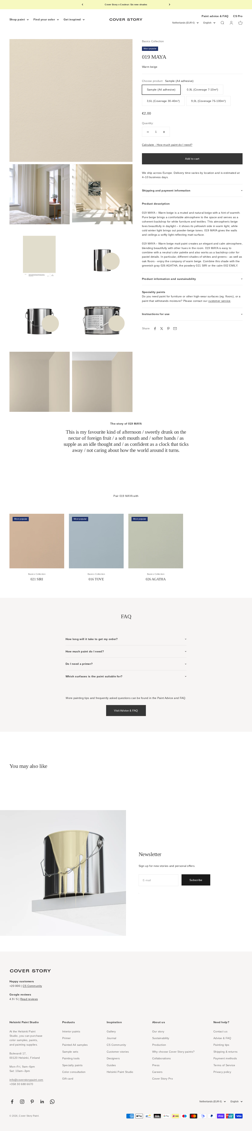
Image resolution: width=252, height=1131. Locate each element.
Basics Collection (153, 41)
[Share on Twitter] (161, 328)
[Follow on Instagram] (22, 1101)
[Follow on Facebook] (12, 1101)
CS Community (32, 985)
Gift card (67, 1078)
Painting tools (71, 1058)
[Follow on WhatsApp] (52, 1101)
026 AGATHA (156, 579)
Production (159, 1044)
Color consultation (74, 1071)
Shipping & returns (225, 1051)
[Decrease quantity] (148, 132)
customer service (219, 300)
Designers (113, 1058)
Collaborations (161, 1058)
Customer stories (118, 1051)
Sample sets (70, 1051)
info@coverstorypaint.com (26, 1079)
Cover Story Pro (162, 1078)
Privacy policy (222, 1071)
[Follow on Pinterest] (32, 1101)
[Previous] (82, 4)
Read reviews (29, 999)
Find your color (44, 19)
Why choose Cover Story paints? (173, 1051)
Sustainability (160, 1038)
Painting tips (221, 1044)
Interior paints (71, 1031)
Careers (157, 1071)
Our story (158, 1031)
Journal (111, 1038)
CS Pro (238, 16)
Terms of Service (224, 1065)
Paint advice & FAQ (215, 16)
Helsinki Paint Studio (120, 1071)
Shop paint (17, 19)
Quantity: (148, 123)
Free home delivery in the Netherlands (126, 5)
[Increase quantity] (164, 132)
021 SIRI (37, 579)
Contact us (220, 1031)
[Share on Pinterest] (168, 328)
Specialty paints (72, 1065)
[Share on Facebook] (155, 328)
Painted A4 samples (75, 1044)
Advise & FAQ (222, 1038)
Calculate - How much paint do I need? (167, 144)
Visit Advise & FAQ (126, 710)
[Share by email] (175, 328)
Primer (66, 1038)
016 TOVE (96, 579)
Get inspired (72, 19)
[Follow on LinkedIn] (42, 1101)
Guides (111, 1065)
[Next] (169, 4)
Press (155, 1065)
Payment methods (225, 1058)
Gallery (111, 1031)
